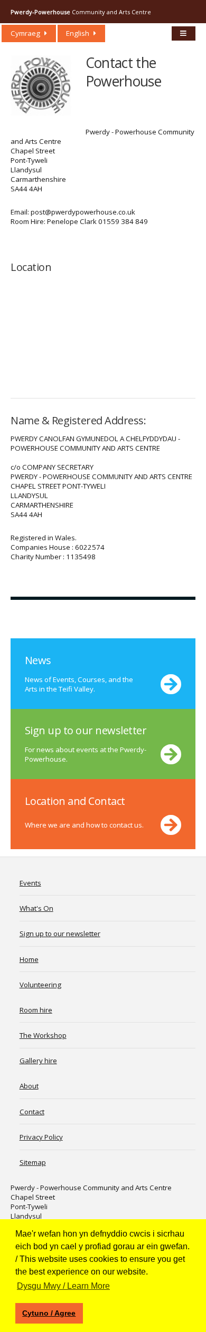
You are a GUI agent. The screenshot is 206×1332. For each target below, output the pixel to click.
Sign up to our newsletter (60, 933)
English (77, 33)
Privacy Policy (41, 1137)
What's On (36, 908)
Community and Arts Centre (81, 12)
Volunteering (40, 984)
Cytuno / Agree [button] (49, 1313)
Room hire (36, 1010)
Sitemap (33, 1162)
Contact (32, 1111)
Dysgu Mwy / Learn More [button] (63, 1285)
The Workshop (43, 1035)
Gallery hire (38, 1060)
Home (29, 959)
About (29, 1086)
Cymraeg (25, 33)
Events (30, 883)
